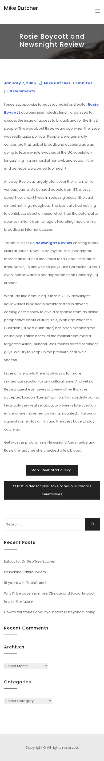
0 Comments (22, 91)
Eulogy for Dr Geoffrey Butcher (30, 561)
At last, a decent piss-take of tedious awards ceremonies (52, 490)
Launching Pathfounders (25, 572)
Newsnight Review (53, 242)
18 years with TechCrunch (25, 582)
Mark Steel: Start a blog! (52, 470)
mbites (85, 83)
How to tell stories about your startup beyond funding (49, 612)
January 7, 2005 (20, 83)
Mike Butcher (21, 8)
